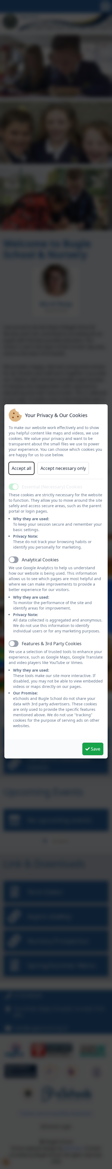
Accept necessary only (63, 468)
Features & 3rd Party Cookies (52, 644)
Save (95, 749)
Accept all (21, 468)
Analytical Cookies (40, 560)
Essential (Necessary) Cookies (52, 487)
